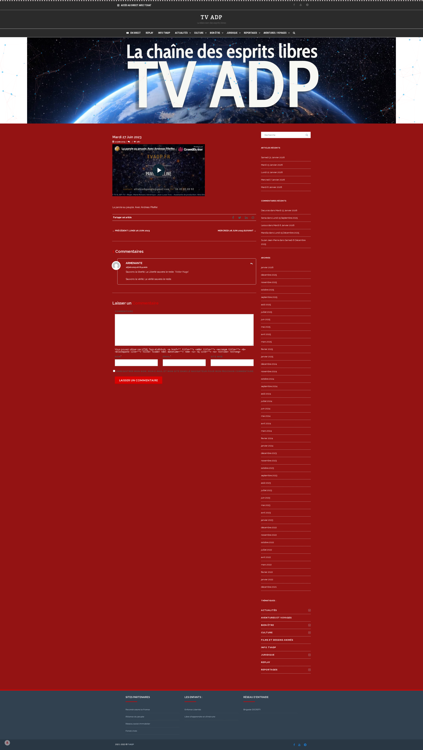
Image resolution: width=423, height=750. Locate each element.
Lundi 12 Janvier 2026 (272, 172)
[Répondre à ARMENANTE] (251, 264)
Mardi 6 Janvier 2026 (271, 187)
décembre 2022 (269, 527)
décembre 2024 (269, 364)
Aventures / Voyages (275, 33)
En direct (135, 33)
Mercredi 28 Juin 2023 (237, 230)
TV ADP (211, 17)
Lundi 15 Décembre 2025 (286, 233)
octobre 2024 (267, 379)
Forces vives (131, 731)
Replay (149, 33)
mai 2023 (265, 505)
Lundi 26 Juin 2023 (131, 230)
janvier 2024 (267, 446)
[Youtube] (300, 4)
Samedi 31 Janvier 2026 (273, 157)
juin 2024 (265, 408)
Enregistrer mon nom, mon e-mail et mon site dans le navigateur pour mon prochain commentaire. (185, 371)
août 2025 (266, 304)
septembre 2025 (269, 297)
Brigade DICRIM (252, 709)
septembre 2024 (269, 386)
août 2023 (266, 483)
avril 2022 (266, 557)
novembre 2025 (269, 282)
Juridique (232, 33)
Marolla (265, 233)
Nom (118, 357)
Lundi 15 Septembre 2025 (285, 218)
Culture (198, 33)
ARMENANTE (134, 263)
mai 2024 (265, 416)
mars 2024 (266, 431)
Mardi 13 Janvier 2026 (272, 165)
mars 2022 (266, 564)
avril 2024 (266, 423)
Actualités (181, 33)
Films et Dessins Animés (277, 640)
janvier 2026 (267, 267)
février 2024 (267, 438)
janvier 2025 (267, 356)
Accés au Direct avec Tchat (136, 5)
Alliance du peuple (135, 716)
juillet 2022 (266, 550)
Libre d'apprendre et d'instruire (200, 716)
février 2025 (267, 349)
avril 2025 (266, 334)
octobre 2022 (267, 542)
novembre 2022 (269, 535)
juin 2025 (265, 319)
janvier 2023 (267, 520)
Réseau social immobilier (138, 723)
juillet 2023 (266, 490)
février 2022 (267, 572)
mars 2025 (266, 341)
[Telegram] (307, 4)
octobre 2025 (267, 289)
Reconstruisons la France (138, 709)
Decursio (265, 210)
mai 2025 (265, 327)
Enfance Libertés (193, 709)
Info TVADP (164, 33)
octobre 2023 (267, 468)
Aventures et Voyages (276, 617)
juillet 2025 (266, 312)
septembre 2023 (269, 475)
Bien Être (215, 33)
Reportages (250, 33)
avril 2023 (266, 512)
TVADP (131, 744)
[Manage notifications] (7, 742)
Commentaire (124, 311)
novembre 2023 (269, 460)
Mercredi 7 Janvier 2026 (273, 180)
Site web (217, 357)
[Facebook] (294, 4)
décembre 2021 (269, 587)
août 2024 (266, 394)
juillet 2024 (266, 401)
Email (166, 357)
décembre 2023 (269, 453)
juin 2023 (265, 498)
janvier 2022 (267, 579)
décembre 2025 (269, 275)
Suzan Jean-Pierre (270, 240)
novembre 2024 (269, 371)
